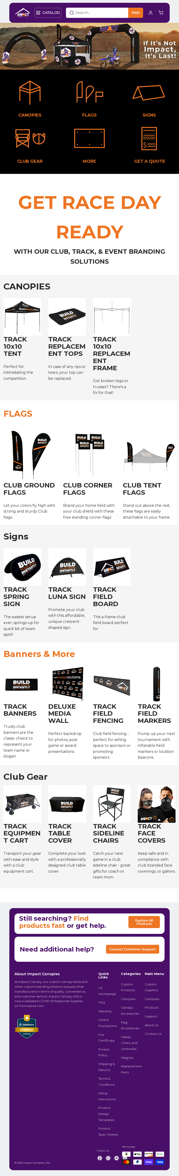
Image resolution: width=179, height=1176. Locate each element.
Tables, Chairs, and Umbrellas (129, 1043)
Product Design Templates (106, 1113)
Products (151, 1007)
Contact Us (153, 1034)
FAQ (101, 1002)
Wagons (127, 1057)
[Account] (150, 13)
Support (151, 1016)
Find (136, 13)
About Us (151, 1025)
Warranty (105, 1011)
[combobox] (91, 12)
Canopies (128, 999)
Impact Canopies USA (36, 1162)
